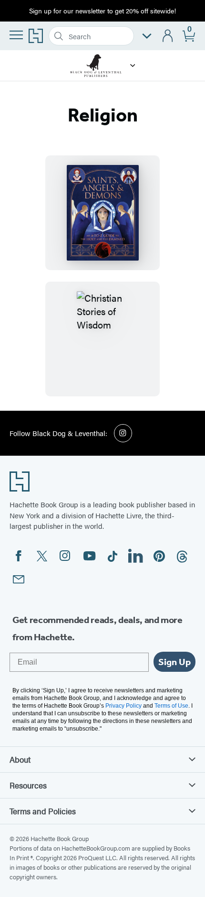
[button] (132, 65)
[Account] (168, 36)
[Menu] (16, 35)
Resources (28, 785)
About (20, 759)
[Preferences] (147, 36)
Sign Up (174, 661)
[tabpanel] (102, 275)
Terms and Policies (43, 811)
